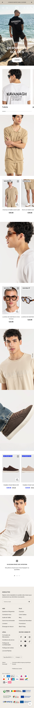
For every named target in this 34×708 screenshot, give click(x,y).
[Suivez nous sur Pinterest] (21, 641)
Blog (20, 617)
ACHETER (17, 60)
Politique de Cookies (8, 648)
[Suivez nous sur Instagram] (29, 637)
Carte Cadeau (22, 614)
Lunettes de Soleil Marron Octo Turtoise (11, 318)
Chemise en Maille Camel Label (11, 210)
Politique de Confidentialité (6, 644)
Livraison (4, 623)
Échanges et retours (8, 626)
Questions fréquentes (8, 611)
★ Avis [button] (32, 355)
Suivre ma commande (8, 620)
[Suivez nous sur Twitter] (25, 637)
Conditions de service (8, 640)
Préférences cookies (17, 668)
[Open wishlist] (28, 8)
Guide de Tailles (6, 617)
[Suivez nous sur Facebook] (21, 637)
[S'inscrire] (29, 601)
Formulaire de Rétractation (6, 636)
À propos (21, 611)
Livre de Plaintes (6, 651)
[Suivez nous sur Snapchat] (21, 645)
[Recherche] (7, 8)
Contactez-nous (6, 614)
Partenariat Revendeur (25, 620)
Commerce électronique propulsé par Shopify (21, 663)
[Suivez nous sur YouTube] (25, 641)
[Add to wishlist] (18, 181)
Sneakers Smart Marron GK (11, 485)
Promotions (22, 623)
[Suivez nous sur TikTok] (29, 641)
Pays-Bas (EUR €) (7, 657)
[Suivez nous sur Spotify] (25, 645)
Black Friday (22, 626)
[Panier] (31, 8)
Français (18, 657)
